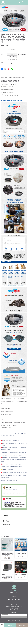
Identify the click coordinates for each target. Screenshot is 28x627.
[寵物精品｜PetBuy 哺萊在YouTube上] (16, 600)
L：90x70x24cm (12, 56)
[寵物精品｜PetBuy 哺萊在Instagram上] (12, 600)
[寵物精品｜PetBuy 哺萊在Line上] (19, 600)
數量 (2, 62)
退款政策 (14, 620)
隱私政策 (9, 620)
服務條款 (18, 620)
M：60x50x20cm (22, 54)
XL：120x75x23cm (12, 59)
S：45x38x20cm (12, 54)
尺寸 (2, 54)
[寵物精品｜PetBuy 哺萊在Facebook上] (9, 600)
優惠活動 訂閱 (14, 612)
